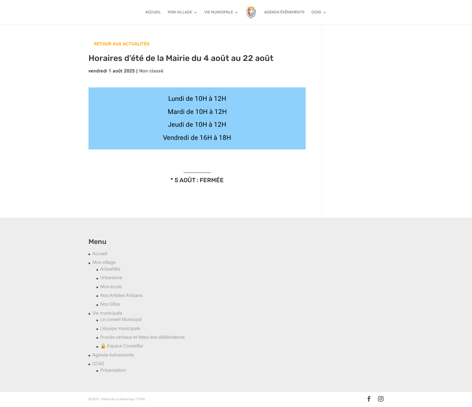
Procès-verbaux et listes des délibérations (142, 337)
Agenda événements (284, 12)
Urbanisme (111, 277)
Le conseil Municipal (121, 319)
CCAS (316, 12)
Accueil (153, 12)
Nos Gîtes (110, 304)
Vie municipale (218, 12)
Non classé (151, 70)
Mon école (111, 286)
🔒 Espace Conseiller (121, 346)
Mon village (180, 12)
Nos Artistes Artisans (121, 295)
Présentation (113, 370)
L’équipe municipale (120, 328)
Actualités (110, 269)
